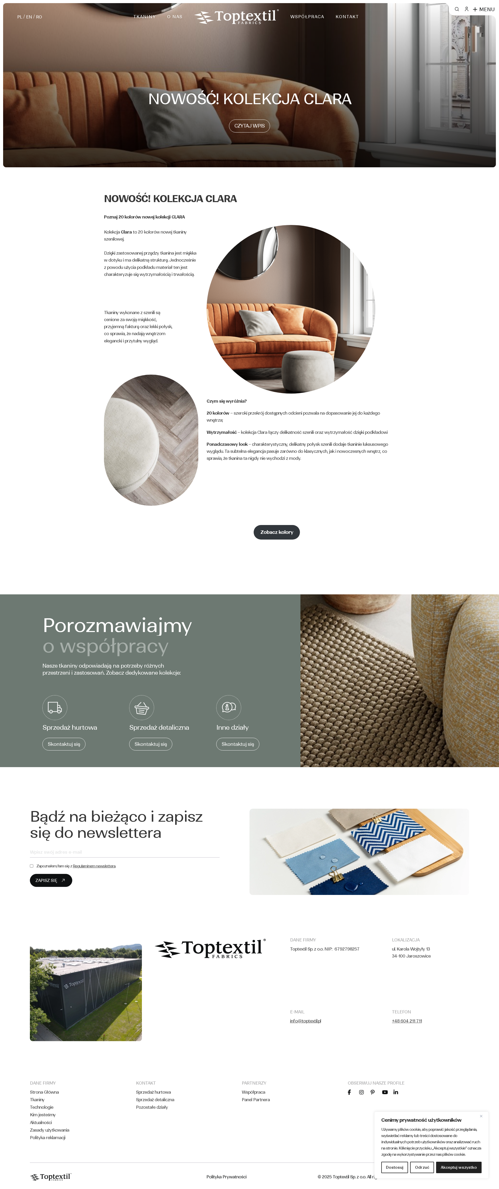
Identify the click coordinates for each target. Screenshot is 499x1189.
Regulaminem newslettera (94, 866)
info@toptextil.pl (305, 1021)
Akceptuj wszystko (459, 1167)
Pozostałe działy (152, 1107)
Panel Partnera (256, 1099)
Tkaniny (37, 1099)
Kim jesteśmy (43, 1114)
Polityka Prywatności (226, 1176)
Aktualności (41, 1122)
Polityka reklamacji (47, 1137)
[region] (431, 1145)
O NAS (174, 16)
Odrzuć (422, 1167)
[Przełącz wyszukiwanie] (456, 9)
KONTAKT (347, 16)
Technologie (41, 1107)
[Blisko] (483, 1116)
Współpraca (253, 1092)
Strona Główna (44, 1092)
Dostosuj (394, 1167)
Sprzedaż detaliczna (155, 1099)
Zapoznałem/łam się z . (76, 866)
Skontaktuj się (64, 744)
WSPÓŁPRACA (307, 16)
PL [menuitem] (19, 16)
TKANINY (144, 16)
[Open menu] (475, 9)
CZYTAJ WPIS (249, 126)
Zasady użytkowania (49, 1130)
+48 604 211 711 (407, 1021)
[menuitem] (19, 17)
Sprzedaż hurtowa (153, 1092)
